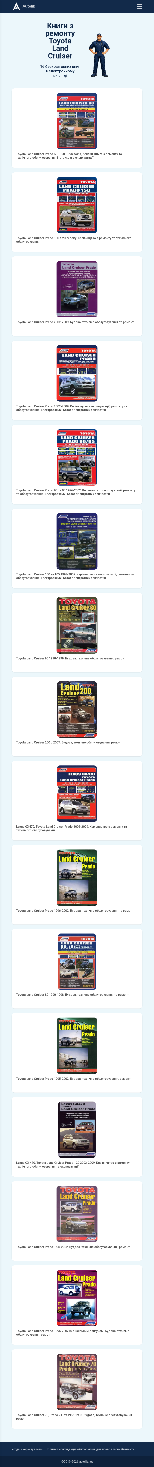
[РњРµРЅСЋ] (139, 6)
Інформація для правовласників (102, 1449)
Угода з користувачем (27, 1449)
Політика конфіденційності (64, 1449)
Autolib (29, 6)
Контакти (127, 1449)
